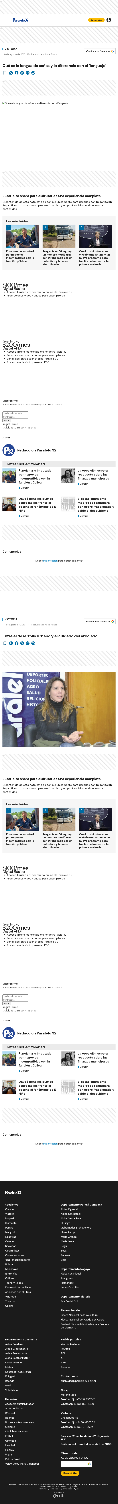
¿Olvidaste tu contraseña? (19, 427)
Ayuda (76, 1489)
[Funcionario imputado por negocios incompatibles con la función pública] (9, 475)
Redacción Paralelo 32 (36, 450)
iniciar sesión (50, 560)
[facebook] (16, 73)
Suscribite (96, 20)
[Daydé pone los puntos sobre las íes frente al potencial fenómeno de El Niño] (9, 504)
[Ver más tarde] (4, 72)
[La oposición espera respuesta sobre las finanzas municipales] (68, 475)
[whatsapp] (11, 73)
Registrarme (10, 424)
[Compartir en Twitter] (22, 73)
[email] (28, 73)
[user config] (109, 20)
